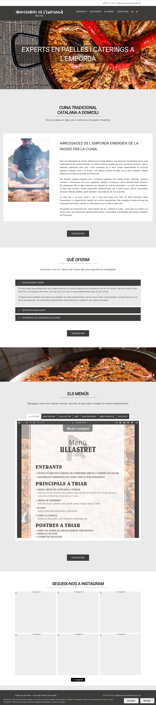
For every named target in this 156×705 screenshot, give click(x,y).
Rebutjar (147, 701)
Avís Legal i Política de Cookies (45, 695)
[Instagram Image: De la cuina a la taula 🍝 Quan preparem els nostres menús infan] (78, 612)
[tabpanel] (78, 480)
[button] (78, 283)
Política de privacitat (23, 695)
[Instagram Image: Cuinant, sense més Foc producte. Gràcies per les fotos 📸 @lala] (35, 654)
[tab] (34, 416)
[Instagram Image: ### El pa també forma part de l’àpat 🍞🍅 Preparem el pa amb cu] (35, 612)
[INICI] (78, 55)
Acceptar (131, 701)
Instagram (79, 680)
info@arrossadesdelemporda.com (128, 3)
